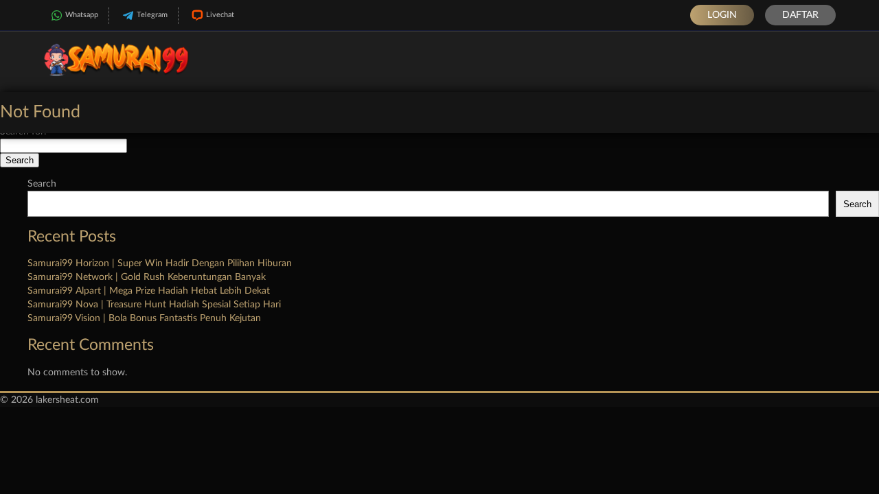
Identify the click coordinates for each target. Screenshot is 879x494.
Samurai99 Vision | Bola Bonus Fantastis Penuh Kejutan (144, 318)
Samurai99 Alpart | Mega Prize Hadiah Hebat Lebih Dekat (148, 291)
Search (41, 184)
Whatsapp (81, 15)
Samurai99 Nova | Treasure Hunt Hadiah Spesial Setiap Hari (154, 304)
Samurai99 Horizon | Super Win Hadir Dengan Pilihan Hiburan (159, 263)
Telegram (152, 15)
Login (722, 15)
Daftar (800, 15)
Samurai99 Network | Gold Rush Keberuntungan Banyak (146, 277)
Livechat (220, 15)
